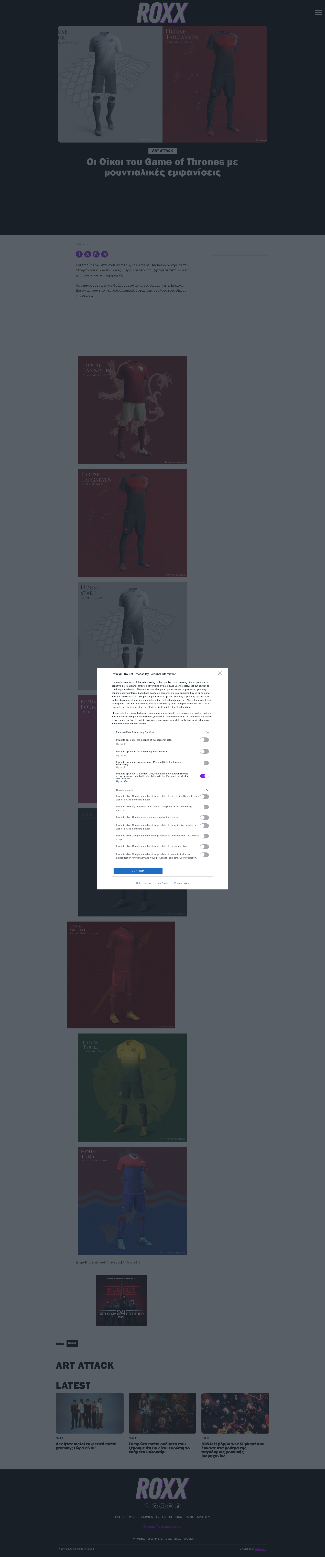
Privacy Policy (181, 883)
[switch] (204, 739)
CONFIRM (138, 871)
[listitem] (162, 732)
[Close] (221, 674)
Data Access (162, 883)
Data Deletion (143, 883)
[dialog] (162, 778)
